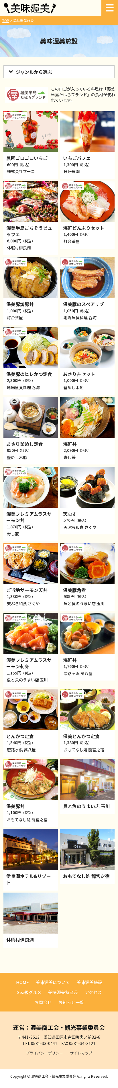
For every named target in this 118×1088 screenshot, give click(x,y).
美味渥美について (53, 982)
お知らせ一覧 (71, 1002)
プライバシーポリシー (44, 1053)
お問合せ (43, 1002)
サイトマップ (81, 1053)
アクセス (93, 992)
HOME (22, 982)
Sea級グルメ (29, 992)
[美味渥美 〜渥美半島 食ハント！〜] (30, 11)
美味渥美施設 (89, 982)
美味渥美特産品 (63, 992)
